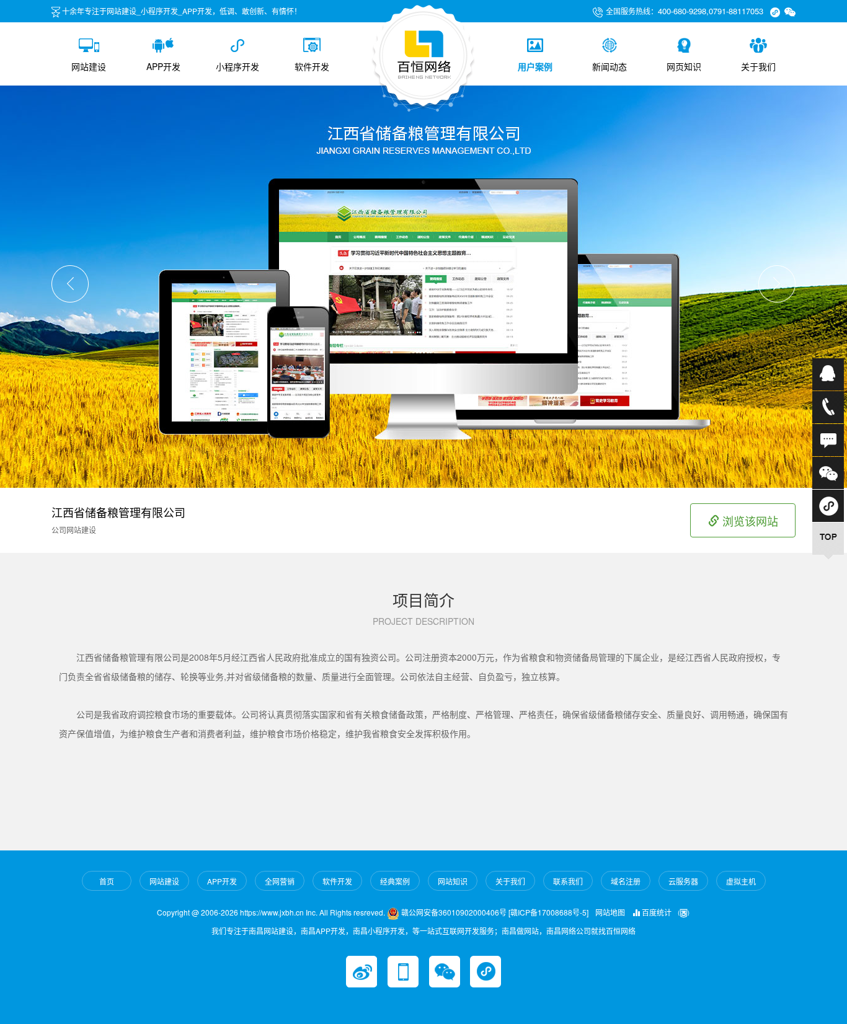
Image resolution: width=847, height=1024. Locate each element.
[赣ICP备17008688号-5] (548, 912)
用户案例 (535, 66)
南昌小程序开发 (379, 930)
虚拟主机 (741, 881)
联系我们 (568, 881)
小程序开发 (237, 66)
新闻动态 (609, 66)
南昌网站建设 (271, 930)
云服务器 (683, 881)
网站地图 (610, 912)
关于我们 (758, 66)
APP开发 (163, 66)
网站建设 (88, 66)
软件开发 (312, 66)
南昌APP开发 (323, 930)
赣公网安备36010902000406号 (453, 912)
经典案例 (395, 881)
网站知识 (453, 881)
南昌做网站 (520, 930)
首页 (106, 881)
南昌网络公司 (568, 930)
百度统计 (656, 912)
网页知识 (684, 66)
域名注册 (626, 881)
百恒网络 (621, 930)
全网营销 (280, 881)
